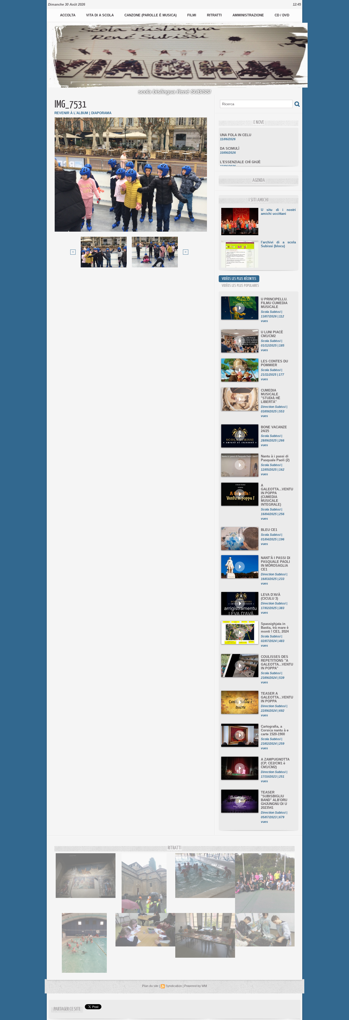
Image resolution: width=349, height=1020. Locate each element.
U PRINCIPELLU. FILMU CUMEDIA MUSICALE (274, 303)
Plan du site (150, 986)
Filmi (192, 15)
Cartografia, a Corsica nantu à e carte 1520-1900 (274, 730)
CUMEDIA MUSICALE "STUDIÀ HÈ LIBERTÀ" (270, 396)
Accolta (68, 15)
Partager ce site (67, 1009)
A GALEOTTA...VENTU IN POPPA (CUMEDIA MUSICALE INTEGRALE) (277, 494)
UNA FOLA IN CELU (235, 128)
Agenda (258, 180)
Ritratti (215, 15)
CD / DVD (282, 15)
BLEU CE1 (269, 530)
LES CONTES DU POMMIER (274, 363)
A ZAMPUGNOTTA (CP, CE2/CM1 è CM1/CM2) (275, 763)
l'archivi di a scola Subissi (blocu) (278, 244)
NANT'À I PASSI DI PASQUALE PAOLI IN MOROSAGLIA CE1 (275, 563)
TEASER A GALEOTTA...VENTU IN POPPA (277, 697)
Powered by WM (195, 986)
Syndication (174, 986)
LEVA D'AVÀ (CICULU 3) (270, 596)
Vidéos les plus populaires (240, 286)
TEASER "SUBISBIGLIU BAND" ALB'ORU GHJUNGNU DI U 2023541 (274, 800)
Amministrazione (248, 15)
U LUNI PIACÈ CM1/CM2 (272, 334)
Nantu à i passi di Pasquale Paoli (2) (275, 458)
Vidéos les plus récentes (239, 279)
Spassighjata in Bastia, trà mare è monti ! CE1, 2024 (275, 627)
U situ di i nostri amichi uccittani (278, 212)
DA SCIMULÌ (229, 141)
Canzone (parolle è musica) (151, 15)
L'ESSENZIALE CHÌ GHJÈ (240, 155)
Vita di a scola (100, 15)
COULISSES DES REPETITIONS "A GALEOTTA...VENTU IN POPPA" (277, 662)
